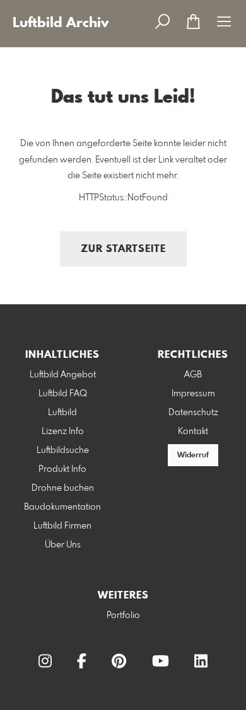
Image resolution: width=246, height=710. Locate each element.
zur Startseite (123, 249)
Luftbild (62, 412)
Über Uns (63, 545)
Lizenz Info (63, 431)
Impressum (193, 393)
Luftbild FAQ (62, 393)
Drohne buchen (63, 488)
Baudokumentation (62, 507)
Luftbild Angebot (63, 374)
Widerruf (193, 455)
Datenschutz (193, 412)
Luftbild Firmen (62, 526)
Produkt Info (62, 469)
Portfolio (123, 615)
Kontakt (193, 431)
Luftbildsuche (63, 450)
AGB (193, 374)
